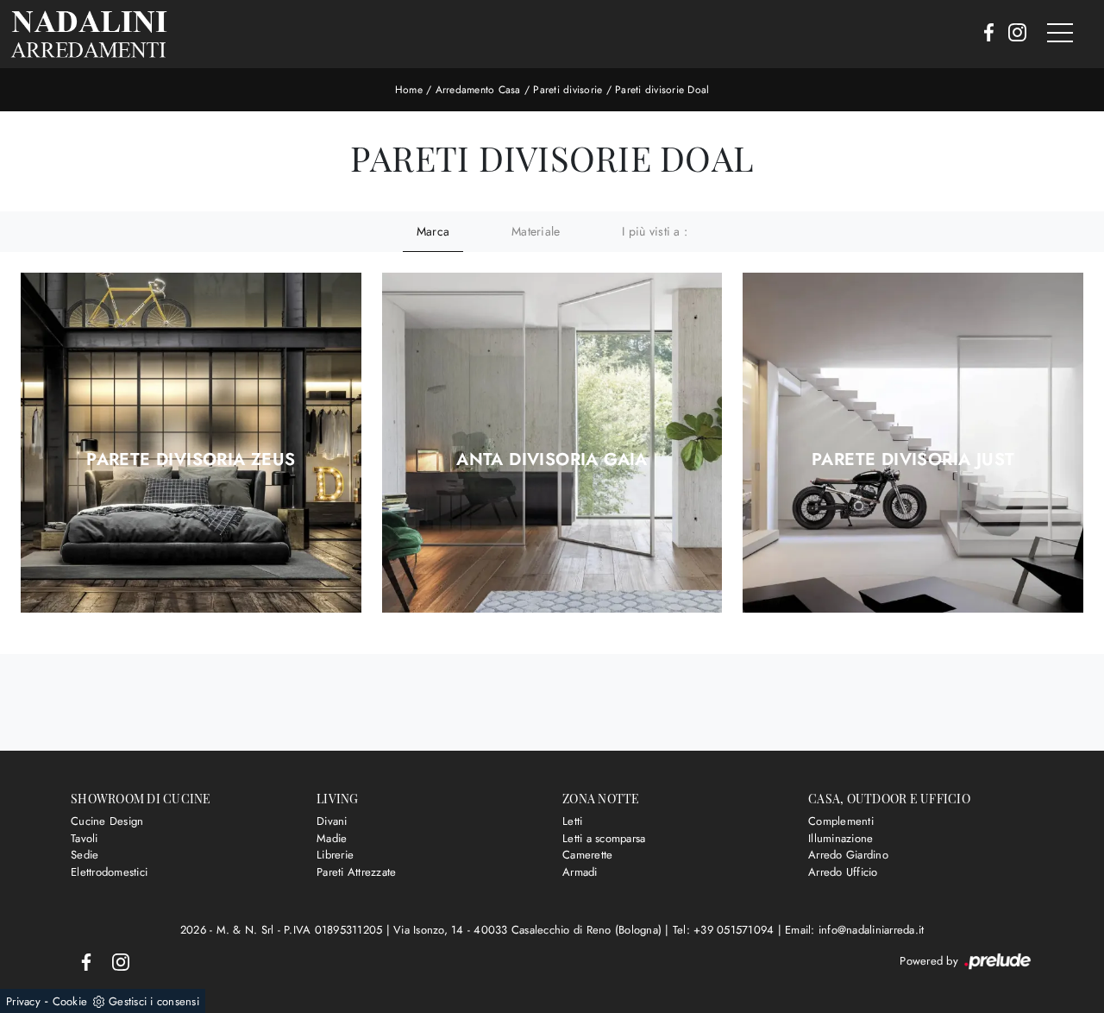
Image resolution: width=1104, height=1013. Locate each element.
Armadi (580, 872)
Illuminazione (840, 838)
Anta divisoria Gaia (552, 459)
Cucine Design (107, 821)
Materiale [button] (535, 231)
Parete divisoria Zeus (190, 459)
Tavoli (84, 838)
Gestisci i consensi (154, 1001)
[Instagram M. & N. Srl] (1012, 33)
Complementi (841, 821)
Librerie (335, 854)
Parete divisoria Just (913, 459)
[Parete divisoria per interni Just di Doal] (913, 443)
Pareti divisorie (567, 90)
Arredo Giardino (848, 854)
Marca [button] (433, 231)
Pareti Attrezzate (356, 872)
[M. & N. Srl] (88, 34)
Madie (332, 838)
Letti (572, 821)
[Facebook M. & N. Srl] (983, 33)
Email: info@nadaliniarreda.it (854, 930)
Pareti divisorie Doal (662, 90)
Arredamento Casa (478, 90)
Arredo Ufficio (843, 872)
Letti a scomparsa (603, 838)
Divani (332, 821)
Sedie (84, 854)
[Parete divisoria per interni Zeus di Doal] (191, 443)
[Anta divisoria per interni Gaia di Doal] (552, 443)
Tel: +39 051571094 (725, 930)
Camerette (587, 854)
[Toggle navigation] (1060, 33)
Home (409, 90)
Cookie (70, 1001)
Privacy (23, 1001)
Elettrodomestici (109, 872)
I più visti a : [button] (654, 231)
